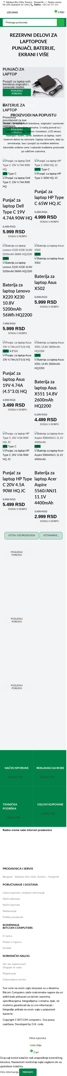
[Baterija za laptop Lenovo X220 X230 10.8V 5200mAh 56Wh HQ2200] (18, 249)
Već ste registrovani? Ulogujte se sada (14, 966)
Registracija (9, 973)
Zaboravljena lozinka (14, 979)
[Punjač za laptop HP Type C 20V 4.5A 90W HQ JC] (18, 437)
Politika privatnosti (13, 917)
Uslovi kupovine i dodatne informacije (24, 892)
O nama (7, 935)
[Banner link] (33, 82)
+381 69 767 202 (50, 5)
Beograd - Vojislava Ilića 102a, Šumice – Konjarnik (31, 876)
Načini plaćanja (11, 898)
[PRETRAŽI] (60, 22)
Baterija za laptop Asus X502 (45, 283)
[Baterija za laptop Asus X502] (49, 247)
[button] (18, 238)
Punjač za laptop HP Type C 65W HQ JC (49, 198)
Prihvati (28, 1072)
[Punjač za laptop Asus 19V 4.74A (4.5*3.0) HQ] (18, 344)
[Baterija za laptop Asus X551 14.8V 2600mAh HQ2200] (49, 346)
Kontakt (7, 948)
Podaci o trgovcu (12, 942)
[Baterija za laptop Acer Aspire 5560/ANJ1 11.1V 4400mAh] (49, 437)
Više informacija (9, 1072)
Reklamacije (9, 911)
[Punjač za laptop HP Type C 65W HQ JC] (49, 162)
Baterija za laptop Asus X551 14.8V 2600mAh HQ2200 (45, 394)
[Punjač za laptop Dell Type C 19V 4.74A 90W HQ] (18, 164)
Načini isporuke (11, 905)
